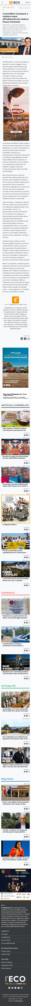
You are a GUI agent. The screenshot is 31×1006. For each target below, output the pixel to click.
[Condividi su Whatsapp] (28, 338)
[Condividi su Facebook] (25, 338)
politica (7, 779)
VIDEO (27, 2)
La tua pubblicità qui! (8, 943)
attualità (8, 686)
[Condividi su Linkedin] (22, 338)
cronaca (8, 592)
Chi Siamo (4, 934)
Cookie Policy (5, 954)
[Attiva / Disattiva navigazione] (2, 2)
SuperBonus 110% (7, 965)
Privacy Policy (6, 951)
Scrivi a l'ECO (5, 940)
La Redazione (5, 937)
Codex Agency (6, 968)
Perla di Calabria (6, 962)
